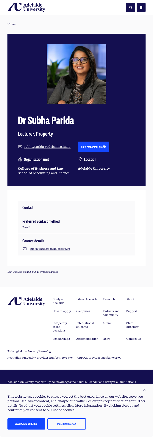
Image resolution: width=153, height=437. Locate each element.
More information (66, 424)
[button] (144, 390)
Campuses (83, 311)
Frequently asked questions (60, 327)
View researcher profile (95, 146)
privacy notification (113, 401)
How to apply (62, 311)
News (106, 338)
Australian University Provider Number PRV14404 (40, 357)
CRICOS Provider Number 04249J (99, 357)
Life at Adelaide (86, 299)
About (130, 299)
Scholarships (61, 338)
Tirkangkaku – (29, 351)
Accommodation (87, 338)
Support (131, 311)
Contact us (133, 338)
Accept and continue (26, 423)
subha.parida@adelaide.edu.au (47, 146)
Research (109, 299)
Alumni (108, 323)
